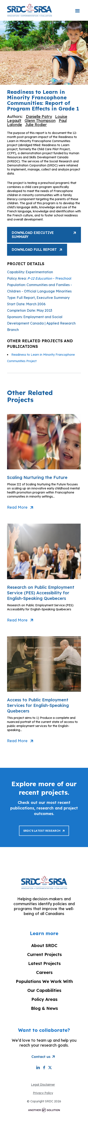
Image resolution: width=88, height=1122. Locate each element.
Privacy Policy (43, 1093)
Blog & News (44, 1008)
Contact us (40, 1056)
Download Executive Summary (33, 235)
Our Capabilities (44, 990)
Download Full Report (34, 249)
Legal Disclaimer (43, 1085)
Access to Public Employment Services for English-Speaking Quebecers (38, 705)
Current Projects (44, 954)
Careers (44, 972)
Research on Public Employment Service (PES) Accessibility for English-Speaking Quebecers (40, 592)
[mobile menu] (77, 8)
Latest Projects (44, 963)
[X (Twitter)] (50, 1067)
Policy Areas (44, 999)
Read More (17, 507)
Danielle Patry (39, 116)
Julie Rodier (36, 124)
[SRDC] (29, 9)
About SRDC (44, 945)
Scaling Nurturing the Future (37, 477)
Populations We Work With (44, 981)
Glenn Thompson (40, 120)
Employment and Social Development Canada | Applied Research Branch (41, 323)
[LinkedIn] (38, 1067)
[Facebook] (44, 1067)
